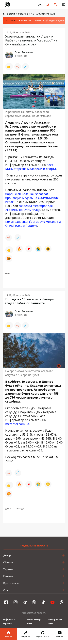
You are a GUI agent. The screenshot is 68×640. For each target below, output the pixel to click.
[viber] (34, 602)
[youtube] (52, 602)
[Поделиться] (17, 66)
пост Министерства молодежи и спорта (30, 167)
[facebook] (6, 602)
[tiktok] (43, 602)
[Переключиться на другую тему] (48, 5)
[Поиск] (55, 5)
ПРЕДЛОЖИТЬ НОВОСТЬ (34, 545)
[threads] (62, 602)
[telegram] (25, 602)
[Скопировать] (25, 66)
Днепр (8, 508)
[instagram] (15, 602)
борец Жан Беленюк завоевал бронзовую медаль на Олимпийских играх (32, 198)
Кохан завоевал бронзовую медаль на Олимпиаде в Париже (33, 224)
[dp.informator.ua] (7, 4)
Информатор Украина (9, 621)
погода (20, 508)
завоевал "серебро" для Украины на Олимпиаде (29, 208)
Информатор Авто (55, 621)
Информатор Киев (34, 621)
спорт (8, 273)
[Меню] (63, 5)
